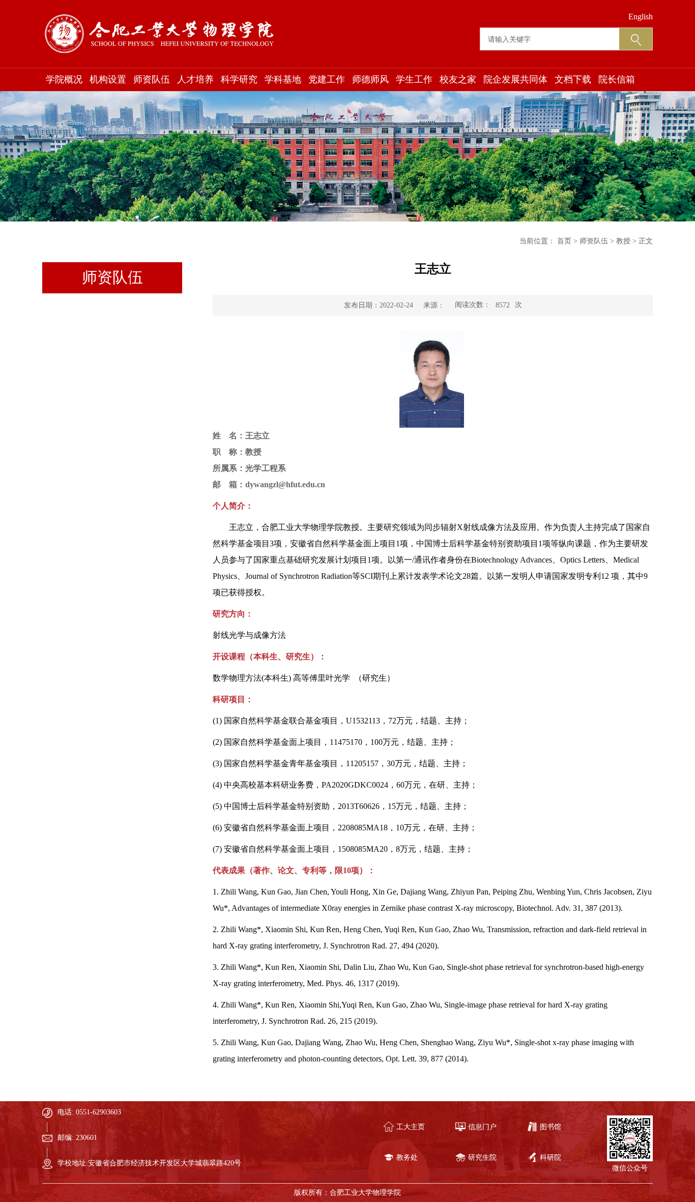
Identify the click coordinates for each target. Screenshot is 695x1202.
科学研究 (239, 79)
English (640, 16)
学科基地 (283, 79)
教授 (623, 241)
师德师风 (370, 79)
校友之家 (458, 79)
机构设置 (108, 79)
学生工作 (414, 79)
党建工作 (326, 79)
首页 (564, 241)
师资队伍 (151, 79)
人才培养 (195, 79)
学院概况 (64, 79)
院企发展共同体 (515, 79)
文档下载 (573, 79)
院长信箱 (616, 79)
